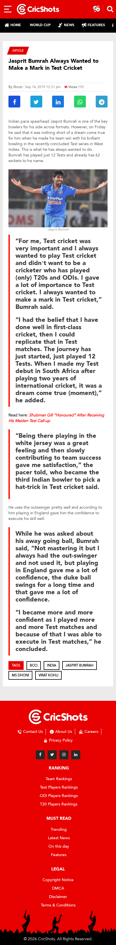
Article (18, 50)
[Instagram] (63, 754)
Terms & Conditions (58, 905)
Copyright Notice (58, 880)
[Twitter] (52, 754)
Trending (59, 829)
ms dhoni (20, 675)
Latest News (59, 838)
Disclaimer (58, 896)
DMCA (58, 888)
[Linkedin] (75, 754)
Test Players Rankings (59, 787)
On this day (58, 846)
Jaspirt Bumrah (79, 665)
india (51, 665)
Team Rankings (59, 779)
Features (58, 855)
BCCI (33, 665)
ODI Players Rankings (59, 795)
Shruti (17, 87)
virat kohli (48, 675)
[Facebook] (40, 754)
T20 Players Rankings (58, 804)
